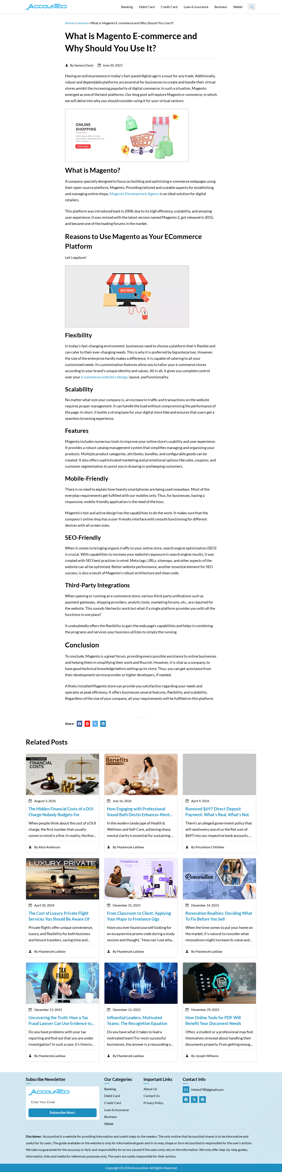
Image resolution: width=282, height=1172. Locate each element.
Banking (127, 7)
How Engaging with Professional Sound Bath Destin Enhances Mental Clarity (140, 811)
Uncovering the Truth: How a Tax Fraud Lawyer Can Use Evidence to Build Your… (59, 1020)
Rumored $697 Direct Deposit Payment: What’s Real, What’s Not (217, 811)
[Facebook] (186, 1099)
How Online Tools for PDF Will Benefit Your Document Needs (213, 1020)
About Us (150, 1089)
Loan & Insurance (196, 7)
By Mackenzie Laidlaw (128, 847)
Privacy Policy (153, 1103)
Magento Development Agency (134, 193)
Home (69, 23)
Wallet (238, 7)
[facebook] (79, 724)
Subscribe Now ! (62, 1112)
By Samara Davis (82, 65)
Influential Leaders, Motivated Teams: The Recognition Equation (137, 1020)
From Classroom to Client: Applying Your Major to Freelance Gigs (139, 916)
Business (220, 7)
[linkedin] (103, 724)
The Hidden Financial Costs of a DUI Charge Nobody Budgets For (60, 811)
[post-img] (62, 774)
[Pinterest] (202, 1099)
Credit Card (169, 7)
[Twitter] (194, 1099)
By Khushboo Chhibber (207, 847)
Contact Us (151, 1096)
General (82, 23)
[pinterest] (87, 724)
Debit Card (147, 7)
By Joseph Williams (205, 1056)
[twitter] (95, 724)
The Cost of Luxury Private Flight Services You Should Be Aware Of (58, 916)
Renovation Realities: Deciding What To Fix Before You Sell (218, 916)
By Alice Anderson (47, 847)
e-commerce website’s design (104, 377)
